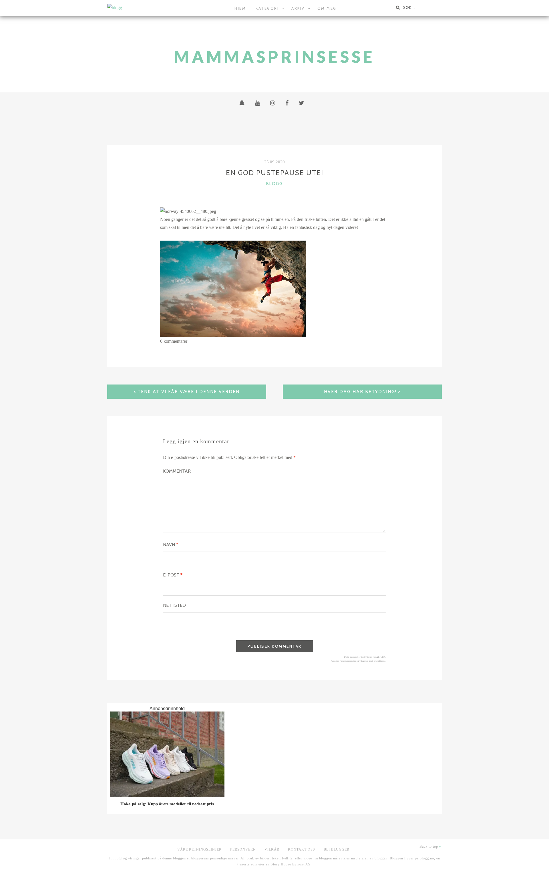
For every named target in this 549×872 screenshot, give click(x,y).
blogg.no (427, 858)
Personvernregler (348, 661)
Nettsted (174, 605)
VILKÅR (271, 849)
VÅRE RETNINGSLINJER (199, 849)
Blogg (274, 183)
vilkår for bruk (366, 661)
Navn (170, 544)
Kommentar (177, 471)
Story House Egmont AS (291, 864)
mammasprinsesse (274, 56)
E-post (172, 575)
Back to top (429, 847)
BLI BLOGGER (336, 849)
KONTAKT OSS (301, 849)
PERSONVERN (243, 849)
